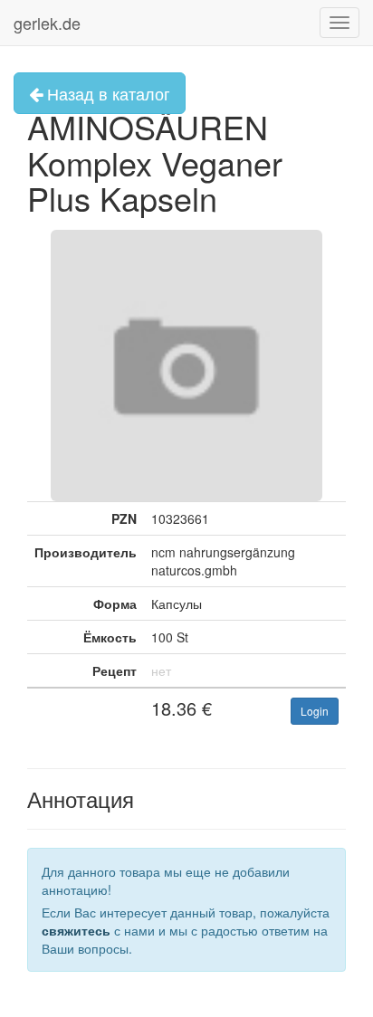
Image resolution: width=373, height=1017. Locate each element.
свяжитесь (76, 930)
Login (315, 710)
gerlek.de (47, 22)
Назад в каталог (106, 93)
